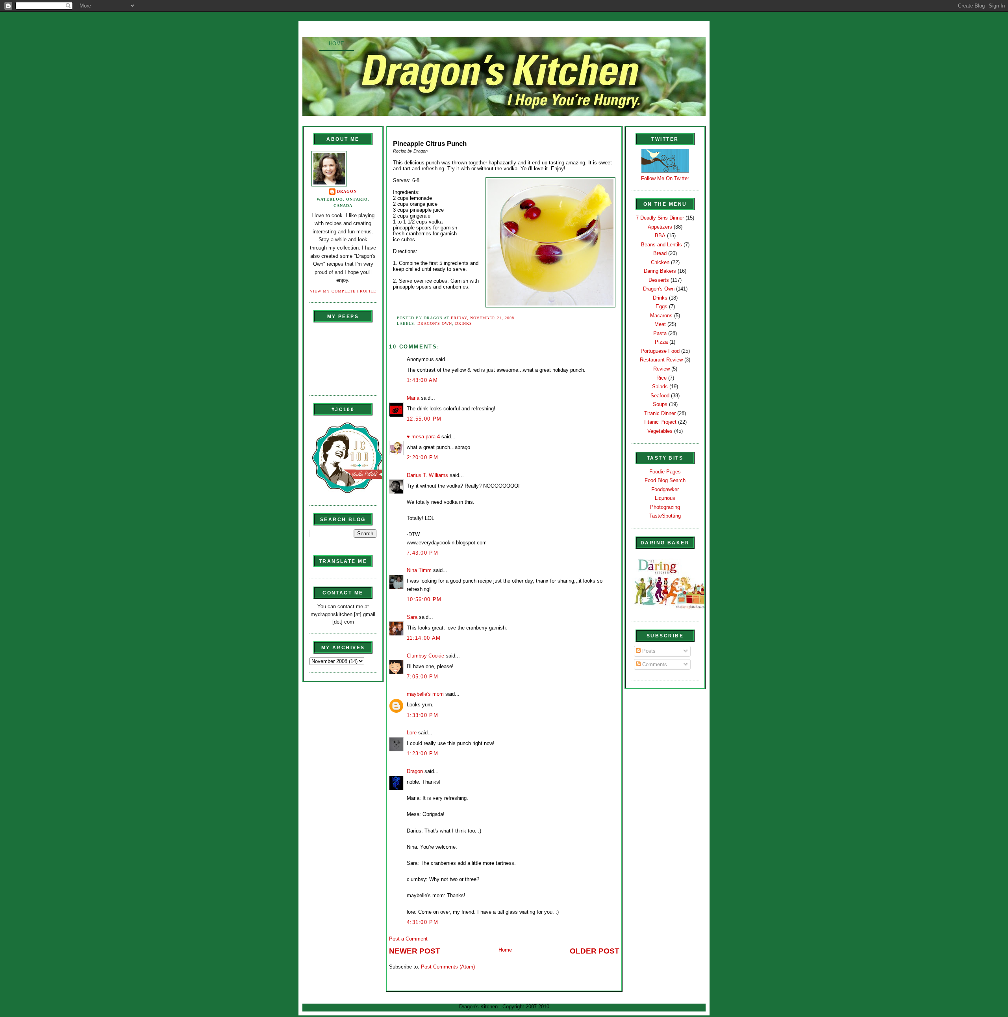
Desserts (659, 280)
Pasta (660, 333)
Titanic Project (659, 422)
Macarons (661, 316)
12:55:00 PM (424, 419)
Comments (654, 664)
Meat (660, 324)
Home (336, 44)
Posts (648, 651)
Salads (660, 386)
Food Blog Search (665, 480)
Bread (660, 253)
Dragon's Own (434, 323)
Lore (412, 733)
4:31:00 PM (422, 922)
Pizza (661, 342)
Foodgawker (665, 489)
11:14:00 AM (424, 638)
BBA (660, 235)
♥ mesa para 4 (423, 437)
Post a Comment (408, 939)
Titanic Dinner (660, 413)
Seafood (659, 396)
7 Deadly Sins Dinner (660, 218)
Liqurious (665, 498)
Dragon (347, 191)
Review (661, 369)
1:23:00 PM (422, 753)
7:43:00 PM (422, 553)
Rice (661, 378)
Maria (413, 398)
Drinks (463, 323)
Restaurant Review (661, 360)
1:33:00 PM (422, 715)
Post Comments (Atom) (448, 967)
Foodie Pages (665, 472)
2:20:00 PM (422, 457)
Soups (660, 404)
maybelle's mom (425, 694)
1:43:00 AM (422, 380)
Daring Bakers (660, 271)
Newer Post (414, 951)
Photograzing (665, 507)
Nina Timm (419, 570)
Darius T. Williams (427, 475)
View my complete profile (343, 291)
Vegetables (660, 431)
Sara (412, 617)
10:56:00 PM (424, 599)
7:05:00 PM (422, 677)
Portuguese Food (660, 351)
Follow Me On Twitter (665, 178)
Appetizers (660, 227)
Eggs (661, 306)
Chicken (660, 262)
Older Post (594, 951)
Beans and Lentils (661, 245)
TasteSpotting (665, 516)
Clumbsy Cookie (425, 656)
